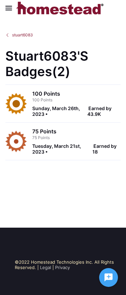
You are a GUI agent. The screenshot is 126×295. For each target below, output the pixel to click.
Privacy (62, 267)
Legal (45, 267)
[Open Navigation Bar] (10, 8)
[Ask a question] (108, 277)
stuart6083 (22, 34)
